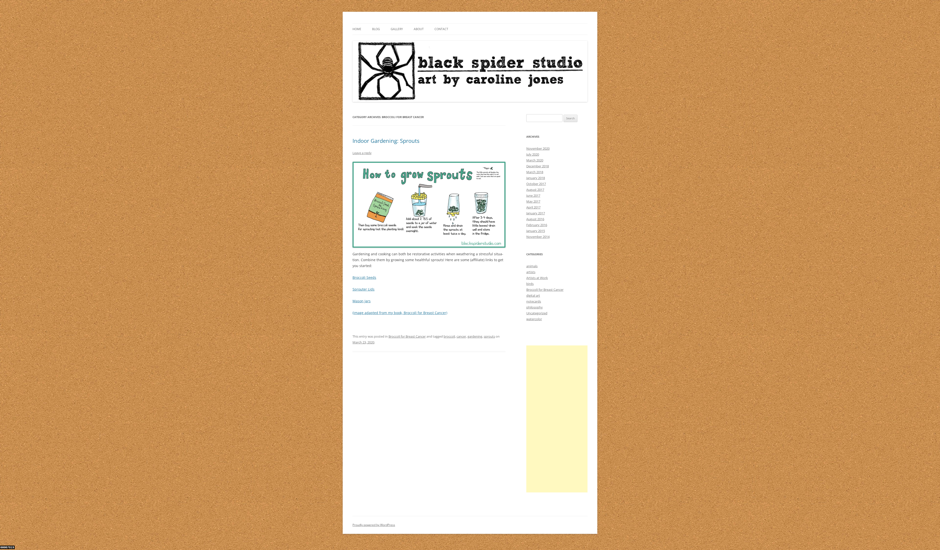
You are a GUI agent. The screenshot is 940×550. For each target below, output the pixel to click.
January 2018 (535, 178)
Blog (376, 29)
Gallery (397, 29)
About (419, 29)
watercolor (534, 319)
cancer (461, 336)
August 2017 (535, 189)
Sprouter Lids (363, 289)
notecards (533, 301)
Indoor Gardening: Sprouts (385, 140)
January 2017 (535, 213)
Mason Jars (361, 301)
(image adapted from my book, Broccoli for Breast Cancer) (399, 312)
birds (530, 283)
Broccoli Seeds (364, 277)
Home (356, 29)
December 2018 (537, 166)
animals (532, 266)
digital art (533, 295)
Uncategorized (536, 313)
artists (530, 272)
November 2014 (538, 236)
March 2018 (534, 172)
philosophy (534, 307)
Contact (441, 29)
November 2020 (538, 148)
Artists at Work (537, 278)
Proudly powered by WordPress (373, 525)
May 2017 (533, 201)
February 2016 (536, 225)
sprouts (489, 336)
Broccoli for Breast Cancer (407, 336)
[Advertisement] (557, 418)
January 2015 (535, 231)
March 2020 (534, 160)
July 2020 (532, 154)
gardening (475, 336)
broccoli (449, 336)
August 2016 (535, 219)
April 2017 (533, 207)
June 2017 (533, 195)
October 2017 (536, 184)
